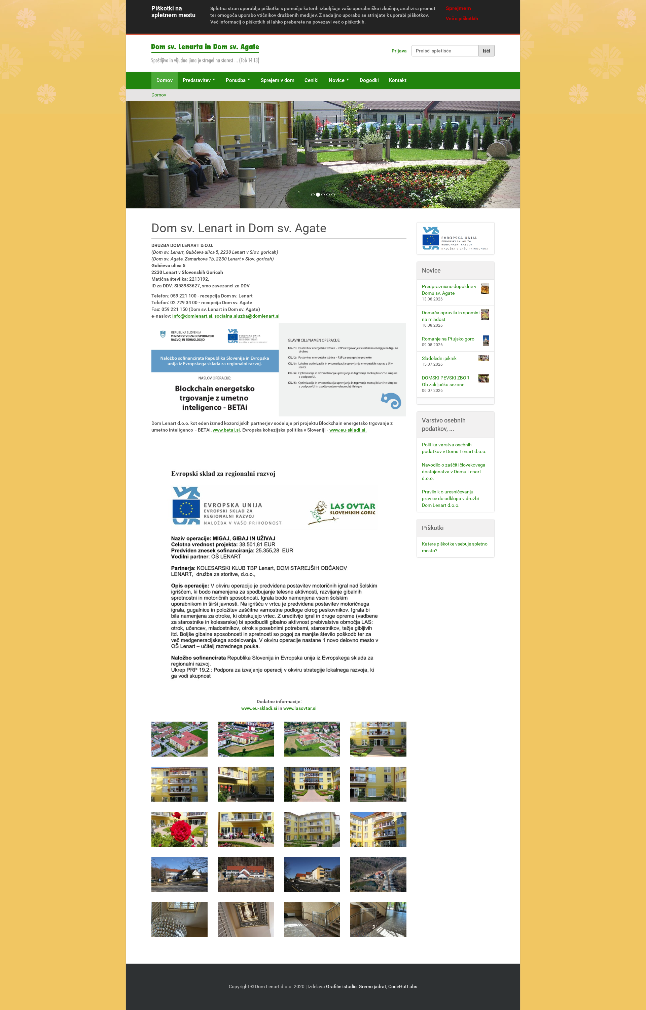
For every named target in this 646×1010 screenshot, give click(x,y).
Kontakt (397, 80)
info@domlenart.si (192, 316)
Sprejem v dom (277, 80)
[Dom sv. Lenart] (205, 53)
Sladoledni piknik (439, 358)
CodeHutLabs (402, 986)
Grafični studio (341, 986)
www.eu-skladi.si (259, 708)
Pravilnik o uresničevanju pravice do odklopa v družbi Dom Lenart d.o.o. (450, 498)
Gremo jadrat (372, 986)
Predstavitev (197, 80)
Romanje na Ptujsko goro (448, 338)
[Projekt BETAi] (456, 238)
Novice (337, 80)
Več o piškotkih (462, 18)
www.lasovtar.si (300, 708)
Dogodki (369, 80)
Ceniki (311, 80)
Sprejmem (458, 8)
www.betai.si (226, 430)
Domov (164, 80)
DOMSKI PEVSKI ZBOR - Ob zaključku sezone (447, 381)
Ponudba (236, 80)
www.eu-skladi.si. (348, 430)
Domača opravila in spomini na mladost (450, 316)
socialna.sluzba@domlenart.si (247, 316)
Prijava (399, 50)
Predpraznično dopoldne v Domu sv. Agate (449, 290)
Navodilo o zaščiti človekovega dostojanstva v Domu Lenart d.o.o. (454, 471)
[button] (216, 80)
